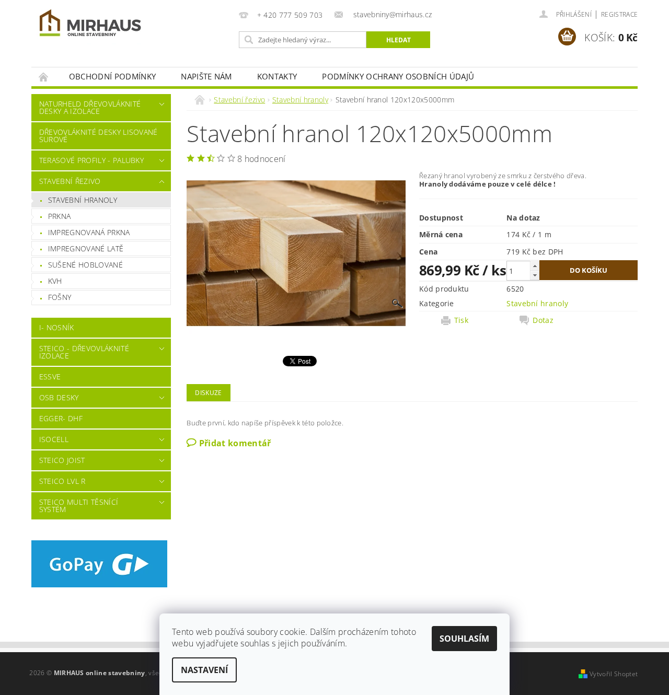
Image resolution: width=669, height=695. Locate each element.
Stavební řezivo (70, 181)
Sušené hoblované (85, 265)
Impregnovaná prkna (89, 232)
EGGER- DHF (61, 418)
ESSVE (50, 376)
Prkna (59, 216)
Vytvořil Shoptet (614, 673)
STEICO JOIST (62, 460)
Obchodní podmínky (112, 76)
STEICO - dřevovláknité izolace (84, 352)
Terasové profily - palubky (91, 160)
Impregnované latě (85, 248)
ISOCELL (53, 439)
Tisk (461, 320)
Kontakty (277, 76)
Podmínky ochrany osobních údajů (398, 76)
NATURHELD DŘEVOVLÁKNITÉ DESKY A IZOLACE (90, 107)
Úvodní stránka (43, 76)
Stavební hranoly (82, 200)
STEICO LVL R (62, 481)
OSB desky (59, 397)
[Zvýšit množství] (534, 266)
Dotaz (543, 320)
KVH (55, 281)
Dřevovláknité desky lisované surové (98, 135)
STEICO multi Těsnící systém (78, 505)
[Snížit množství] (534, 275)
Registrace (619, 14)
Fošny (60, 297)
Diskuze (208, 392)
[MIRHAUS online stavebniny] (91, 24)
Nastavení (204, 670)
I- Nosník (56, 327)
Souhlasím (464, 638)
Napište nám (206, 76)
